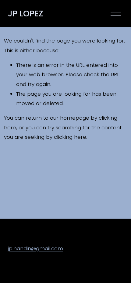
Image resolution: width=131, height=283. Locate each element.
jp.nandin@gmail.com (35, 248)
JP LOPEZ (25, 13)
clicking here (70, 137)
